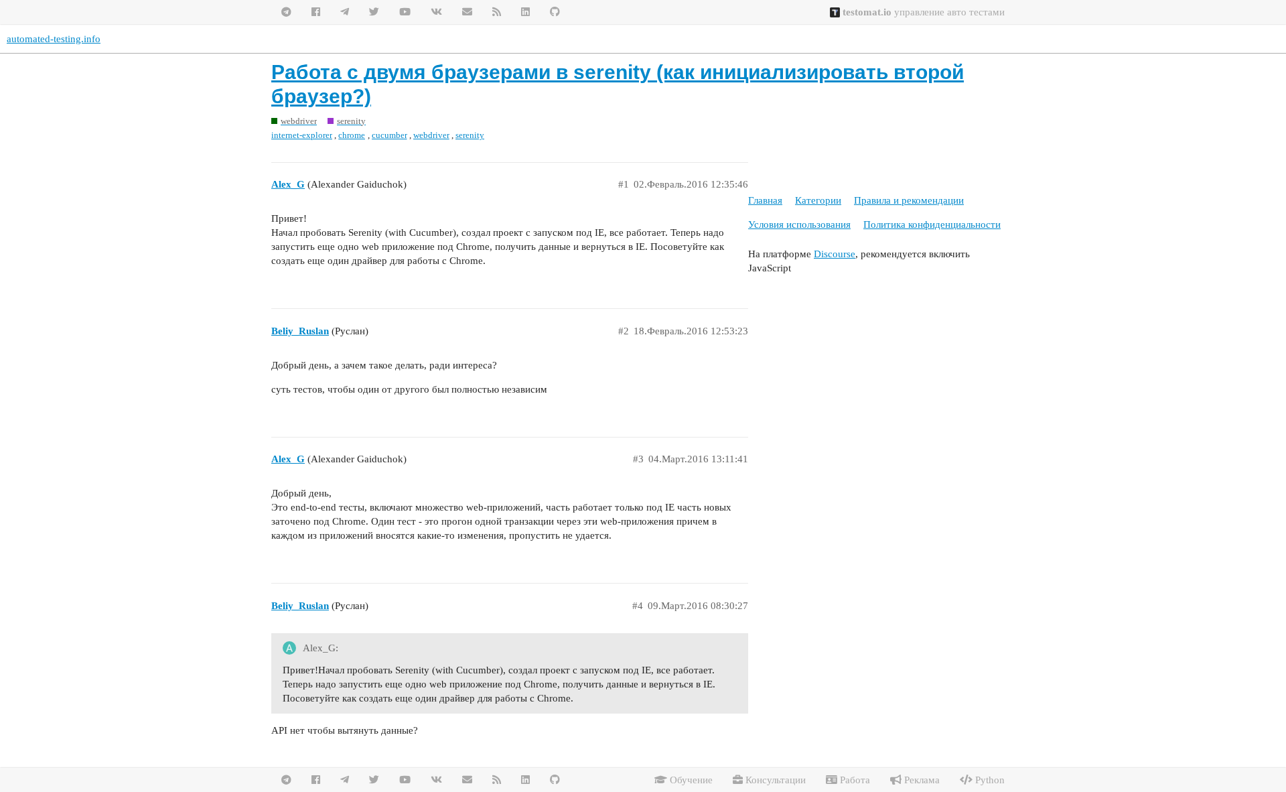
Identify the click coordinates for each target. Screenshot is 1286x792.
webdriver (431, 135)
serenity (469, 135)
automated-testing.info (53, 39)
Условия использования (799, 224)
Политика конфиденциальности (932, 224)
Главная (765, 200)
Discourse (834, 254)
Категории (818, 200)
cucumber (389, 135)
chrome (351, 135)
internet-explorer (301, 135)
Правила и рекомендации (909, 200)
